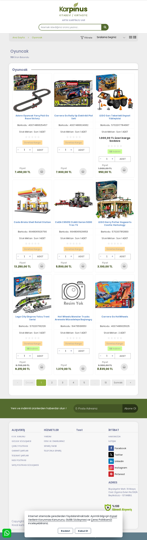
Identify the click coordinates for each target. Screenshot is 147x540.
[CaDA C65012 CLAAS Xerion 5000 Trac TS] (73, 199)
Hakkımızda (114, 436)
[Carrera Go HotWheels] (114, 294)
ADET (40, 149)
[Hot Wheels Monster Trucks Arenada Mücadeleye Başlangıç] (73, 294)
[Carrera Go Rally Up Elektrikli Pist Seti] (73, 92)
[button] (86, 38)
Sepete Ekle (41, 171)
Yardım (47, 436)
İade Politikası (19, 460)
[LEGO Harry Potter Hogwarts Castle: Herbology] (114, 199)
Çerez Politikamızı (101, 519)
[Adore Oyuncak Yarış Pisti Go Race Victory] (32, 92)
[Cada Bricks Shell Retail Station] (32, 199)
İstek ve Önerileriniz (54, 441)
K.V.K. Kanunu (18, 436)
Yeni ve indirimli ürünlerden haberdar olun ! (39, 408)
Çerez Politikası (20, 446)
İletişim (112, 441)
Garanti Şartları (20, 450)
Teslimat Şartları (20, 455)
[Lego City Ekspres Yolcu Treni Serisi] (32, 294)
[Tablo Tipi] (134, 37)
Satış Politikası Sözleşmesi (25, 465)
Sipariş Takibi (50, 446)
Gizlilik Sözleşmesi (21, 441)
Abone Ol (130, 408)
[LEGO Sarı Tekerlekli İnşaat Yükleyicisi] (114, 92)
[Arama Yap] (104, 27)
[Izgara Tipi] (130, 37)
